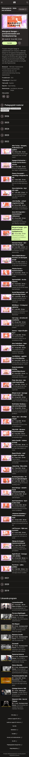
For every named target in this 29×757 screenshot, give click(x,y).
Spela (8, 43)
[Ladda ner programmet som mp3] (7, 96)
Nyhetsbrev (13, 729)
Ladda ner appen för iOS (14, 718)
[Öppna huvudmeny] (2, 2)
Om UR (13, 741)
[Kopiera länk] (3, 96)
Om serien (21, 9)
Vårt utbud (13, 715)
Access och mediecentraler (13, 737)
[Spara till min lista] (19, 43)
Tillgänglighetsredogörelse (14, 744)
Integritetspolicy (14, 748)
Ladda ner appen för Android (14, 722)
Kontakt (14, 733)
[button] (14, 116)
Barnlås (14, 726)
